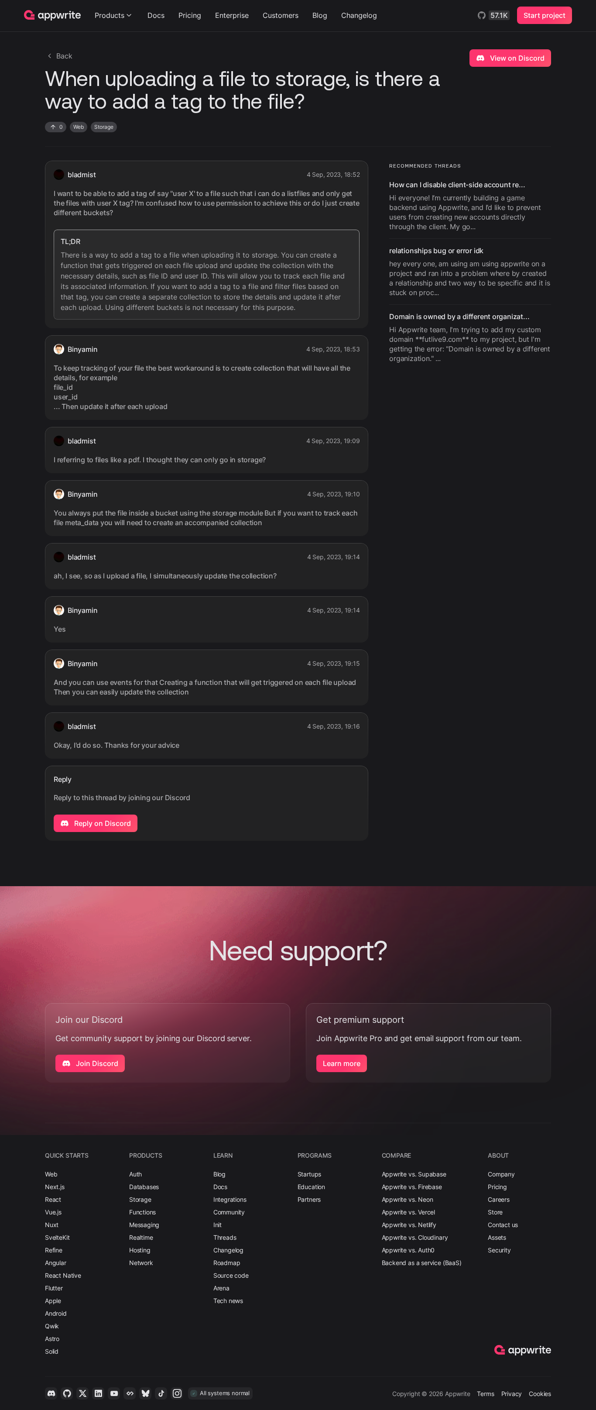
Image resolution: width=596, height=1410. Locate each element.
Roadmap (226, 1262)
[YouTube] (114, 1393)
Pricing (189, 15)
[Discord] (51, 1393)
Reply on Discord (101, 823)
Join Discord (96, 1063)
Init (217, 1224)
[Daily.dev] (129, 1393)
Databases (144, 1186)
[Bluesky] (145, 1393)
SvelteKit (57, 1237)
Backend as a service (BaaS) (422, 1262)
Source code (231, 1275)
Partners (309, 1199)
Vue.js (53, 1212)
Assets (497, 1237)
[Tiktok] (161, 1393)
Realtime (141, 1237)
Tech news (228, 1300)
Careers (499, 1199)
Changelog (359, 15)
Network (141, 1262)
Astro (52, 1338)
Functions (142, 1212)
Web (51, 1174)
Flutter (54, 1288)
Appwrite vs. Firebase (412, 1186)
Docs (155, 15)
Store (495, 1212)
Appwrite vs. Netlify (409, 1224)
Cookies (540, 1393)
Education (311, 1186)
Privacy (511, 1393)
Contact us (503, 1224)
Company (501, 1174)
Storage (140, 1199)
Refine (53, 1250)
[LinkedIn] (98, 1393)
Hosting (140, 1250)
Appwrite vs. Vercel (408, 1212)
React (53, 1199)
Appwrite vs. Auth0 (408, 1250)
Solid (51, 1351)
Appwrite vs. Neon (407, 1199)
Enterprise (232, 15)
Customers (280, 15)
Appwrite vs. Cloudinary (415, 1237)
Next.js (55, 1186)
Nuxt (51, 1224)
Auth (135, 1174)
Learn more (341, 1063)
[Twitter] (82, 1393)
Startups (310, 1174)
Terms (485, 1393)
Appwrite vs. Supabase (414, 1174)
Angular (55, 1262)
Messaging (144, 1224)
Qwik (52, 1326)
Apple (53, 1300)
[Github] (67, 1393)
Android (56, 1313)
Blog (319, 15)
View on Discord (516, 58)
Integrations (230, 1199)
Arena (221, 1288)
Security (499, 1250)
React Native (63, 1275)
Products (109, 15)
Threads (224, 1237)
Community (229, 1212)
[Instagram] (177, 1393)
